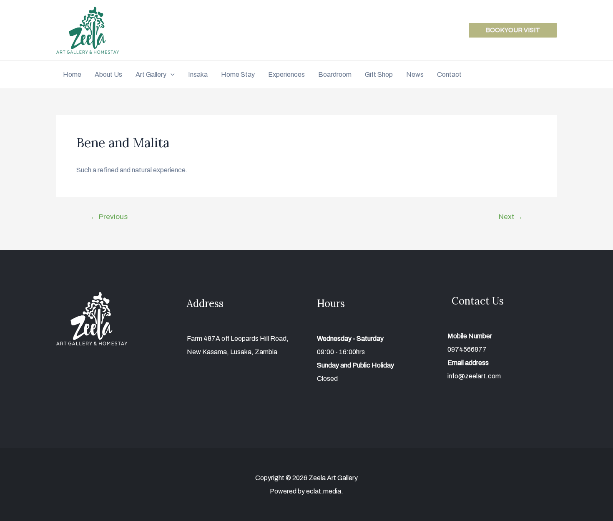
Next (511, 216)
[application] (170, 74)
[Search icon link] (553, 75)
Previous (109, 216)
